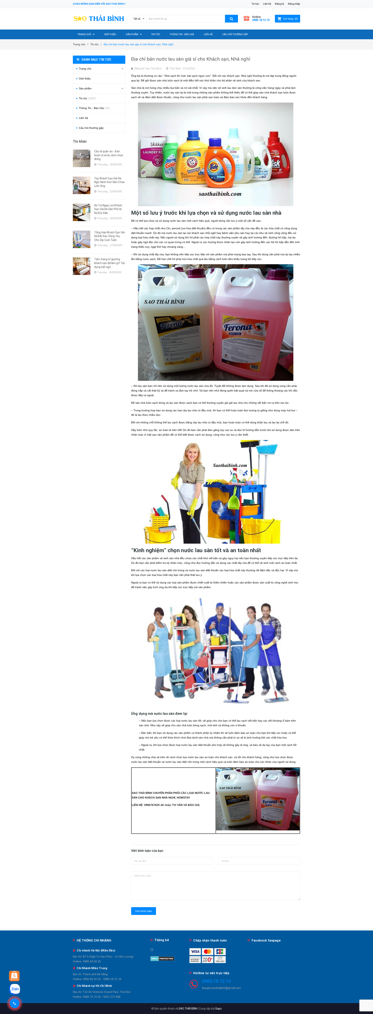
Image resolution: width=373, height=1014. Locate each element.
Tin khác (80, 141)
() (290, 18)
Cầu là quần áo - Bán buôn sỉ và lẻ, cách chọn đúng (108, 155)
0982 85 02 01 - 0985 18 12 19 (102, 979)
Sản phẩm (85, 88)
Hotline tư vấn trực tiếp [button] (211, 973)
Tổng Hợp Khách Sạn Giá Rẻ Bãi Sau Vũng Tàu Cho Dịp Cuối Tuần (109, 236)
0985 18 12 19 (260, 20)
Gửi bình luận (143, 911)
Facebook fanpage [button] (266, 940)
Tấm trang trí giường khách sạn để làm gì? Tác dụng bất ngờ (109, 263)
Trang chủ (85, 68)
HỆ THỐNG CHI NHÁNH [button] (94, 940)
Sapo (218, 1008)
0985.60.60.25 (92, 961)
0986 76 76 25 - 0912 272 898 (101, 996)
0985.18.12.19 (216, 981)
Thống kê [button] (161, 940)
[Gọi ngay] (15, 1003)
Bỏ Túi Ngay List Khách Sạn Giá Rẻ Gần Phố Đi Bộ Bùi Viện (108, 209)
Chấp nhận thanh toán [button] (210, 940)
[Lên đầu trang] (366, 1006)
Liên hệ (267, 3)
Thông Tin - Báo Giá (94, 108)
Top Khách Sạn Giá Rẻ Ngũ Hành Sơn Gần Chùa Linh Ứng (109, 182)
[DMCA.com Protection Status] (162, 958)
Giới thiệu (85, 78)
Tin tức (255, 3)
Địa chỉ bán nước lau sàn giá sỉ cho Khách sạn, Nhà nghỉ (190, 59)
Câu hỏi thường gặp (91, 127)
